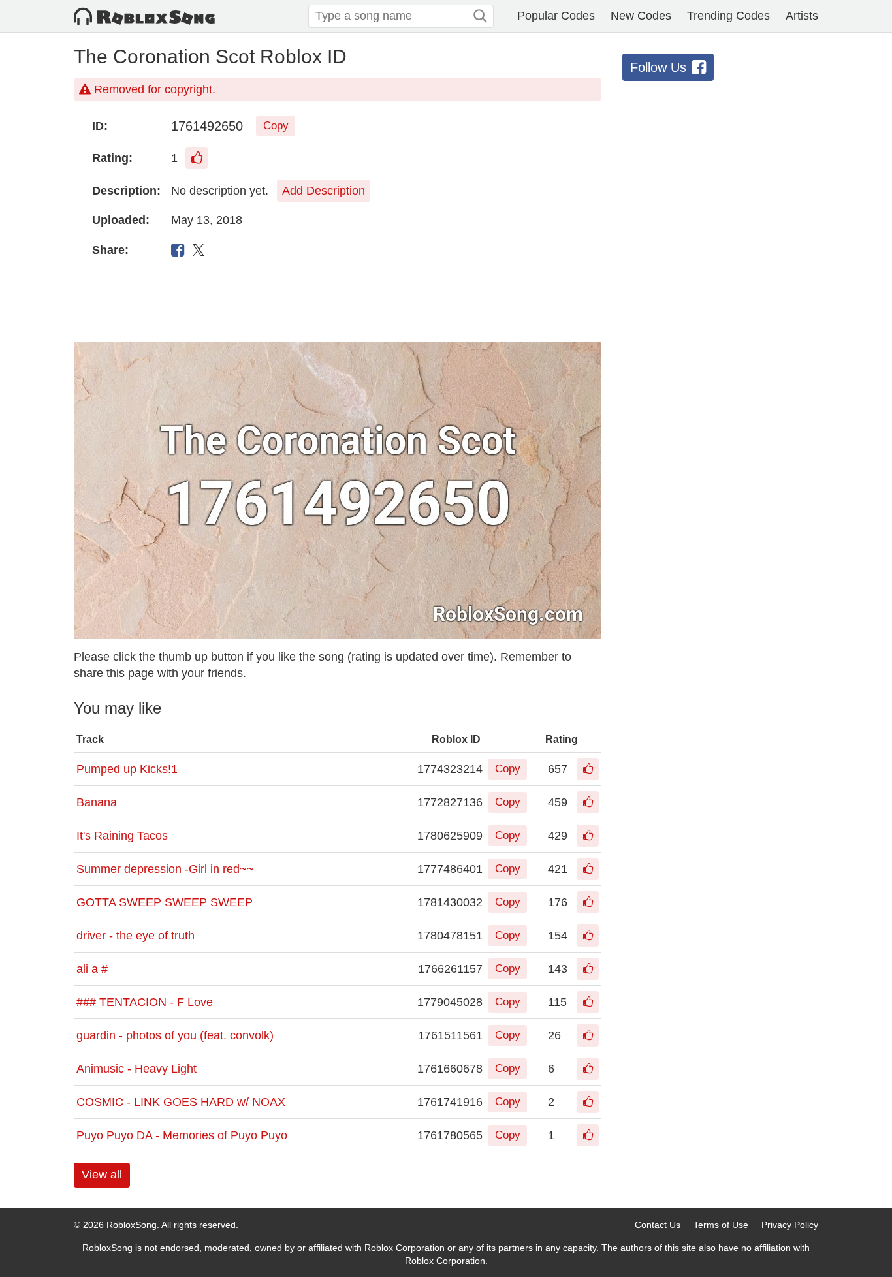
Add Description (323, 190)
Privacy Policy (789, 1225)
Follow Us (658, 67)
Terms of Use (720, 1225)
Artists (802, 15)
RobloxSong (131, 1225)
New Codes (641, 15)
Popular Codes (556, 15)
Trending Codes (728, 15)
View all (102, 1174)
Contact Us (657, 1225)
